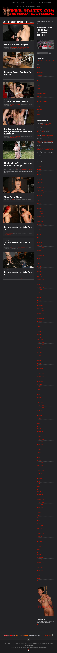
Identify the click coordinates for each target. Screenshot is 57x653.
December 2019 (40, 373)
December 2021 (40, 310)
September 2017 (40, 444)
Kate (38, 141)
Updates (12, 2)
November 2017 (40, 439)
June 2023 (39, 263)
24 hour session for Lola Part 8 (18, 273)
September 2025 (40, 192)
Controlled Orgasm (21, 47)
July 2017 (39, 449)
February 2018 (40, 431)
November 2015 (40, 502)
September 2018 (40, 413)
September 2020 (40, 350)
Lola (5, 234)
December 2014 (40, 531)
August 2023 (39, 258)
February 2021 (40, 337)
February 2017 (40, 462)
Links (32, 2)
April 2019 (39, 394)
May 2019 (39, 392)
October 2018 (40, 410)
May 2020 (39, 360)
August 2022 (39, 289)
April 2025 (39, 206)
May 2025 (39, 203)
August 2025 (39, 195)
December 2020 (40, 342)
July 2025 (39, 198)
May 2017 (39, 455)
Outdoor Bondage (28, 167)
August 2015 (39, 510)
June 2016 (39, 483)
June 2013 (39, 578)
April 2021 (39, 331)
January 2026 (40, 182)
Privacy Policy (20, 6)
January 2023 (40, 276)
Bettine (18, 78)
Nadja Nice (23, 169)
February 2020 (40, 368)
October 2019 (40, 379)
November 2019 (40, 376)
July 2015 (39, 512)
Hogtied (38, 85)
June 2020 (39, 358)
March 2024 (39, 240)
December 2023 (40, 247)
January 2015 (40, 528)
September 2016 (40, 476)
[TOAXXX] (28, 11)
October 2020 (40, 347)
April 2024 (39, 237)
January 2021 (40, 339)
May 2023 (39, 266)
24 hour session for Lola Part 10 (18, 228)
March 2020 (39, 365)
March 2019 (39, 397)
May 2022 (39, 297)
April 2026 (39, 174)
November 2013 (40, 565)
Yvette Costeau (29, 169)
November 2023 (40, 250)
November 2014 (40, 533)
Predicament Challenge (22, 76)
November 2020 (40, 344)
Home (7, 2)
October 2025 (40, 190)
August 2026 (39, 164)
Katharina (15, 137)
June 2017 (39, 452)
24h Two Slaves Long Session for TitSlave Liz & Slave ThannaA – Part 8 (45, 149)
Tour (18, 2)
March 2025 (39, 208)
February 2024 (40, 242)
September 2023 (40, 255)
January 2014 (40, 559)
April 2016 (39, 489)
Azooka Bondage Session (16, 101)
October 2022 (40, 284)
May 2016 (39, 486)
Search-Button (44, 7)
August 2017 (39, 447)
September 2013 (40, 570)
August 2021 (39, 321)
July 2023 (39, 261)
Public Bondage (40, 104)
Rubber (38, 106)
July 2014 (39, 544)
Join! (28, 2)
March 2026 (39, 177)
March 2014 (39, 554)
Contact (38, 2)
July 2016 (39, 481)
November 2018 (40, 407)
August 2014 (39, 541)
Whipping (27, 47)
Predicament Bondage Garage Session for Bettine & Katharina (18, 131)
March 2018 (39, 428)
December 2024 (40, 216)
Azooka (11, 105)
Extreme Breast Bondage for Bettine (18, 73)
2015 (31, 22)
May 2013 (39, 580)
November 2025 (40, 187)
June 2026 (39, 169)
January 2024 (40, 245)
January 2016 (40, 497)
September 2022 (40, 287)
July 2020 (39, 355)
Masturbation (40, 96)
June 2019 (39, 389)
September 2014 (40, 538)
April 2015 (39, 520)
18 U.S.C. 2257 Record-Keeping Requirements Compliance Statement (34, 647)
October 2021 (40, 316)
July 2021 (39, 323)
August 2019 (39, 384)
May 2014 (39, 549)
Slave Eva (22, 48)
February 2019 (40, 400)
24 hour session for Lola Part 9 (18, 243)
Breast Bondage (14, 47)
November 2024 (40, 219)
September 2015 (40, 507)
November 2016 (40, 470)
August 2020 (39, 352)
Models (23, 2)
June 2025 (39, 200)
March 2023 (39, 271)
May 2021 (39, 329)
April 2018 (39, 426)
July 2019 (39, 386)
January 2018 (40, 434)
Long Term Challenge (41, 93)
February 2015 (40, 525)
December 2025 (40, 185)
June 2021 (39, 326)
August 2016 (39, 478)
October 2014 (40, 536)
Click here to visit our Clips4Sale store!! (45, 60)
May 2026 (39, 171)
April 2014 (39, 552)
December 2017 (40, 436)
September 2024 (40, 224)
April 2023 (39, 268)
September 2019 (40, 381)
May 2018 (39, 423)
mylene (38, 130)
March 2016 (39, 491)
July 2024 (39, 229)
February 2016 (40, 494)
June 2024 (39, 232)
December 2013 (40, 562)
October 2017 (40, 441)
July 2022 (39, 292)
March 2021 (39, 334)
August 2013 (39, 573)
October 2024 (40, 221)
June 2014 (39, 546)
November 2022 (40, 282)
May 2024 (39, 234)
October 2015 (40, 504)
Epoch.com (39, 624)
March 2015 (39, 523)
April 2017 (39, 457)
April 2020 (39, 363)
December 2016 (40, 468)
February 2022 (40, 305)
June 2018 (39, 421)
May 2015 (39, 518)
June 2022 (39, 295)
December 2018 (40, 405)
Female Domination (41, 83)
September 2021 (40, 318)
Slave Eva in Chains (13, 197)
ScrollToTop (28, 639)
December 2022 (40, 279)
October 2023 (40, 253)
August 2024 (39, 226)
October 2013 (40, 567)
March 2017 (39, 460)
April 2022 (39, 300)
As (37, 148)
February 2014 (40, 557)
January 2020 (40, 371)
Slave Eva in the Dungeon (16, 44)
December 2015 (40, 499)
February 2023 (40, 274)
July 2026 (39, 166)
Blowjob (38, 67)
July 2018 (39, 418)
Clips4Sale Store (46, 2)
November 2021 (40, 313)
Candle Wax (20, 231)
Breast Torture (40, 72)
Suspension (39, 109)
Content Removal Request (33, 6)
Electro (12, 199)
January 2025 (40, 213)
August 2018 (39, 415)
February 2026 (40, 179)
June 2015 (39, 515)
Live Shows (39, 91)
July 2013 (39, 575)
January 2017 (40, 465)
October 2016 (40, 473)
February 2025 (40, 211)
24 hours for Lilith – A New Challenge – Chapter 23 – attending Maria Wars (45, 124)
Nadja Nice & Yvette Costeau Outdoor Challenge (18, 164)
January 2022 (40, 308)
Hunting (38, 88)
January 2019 (40, 402)
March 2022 (39, 303)
